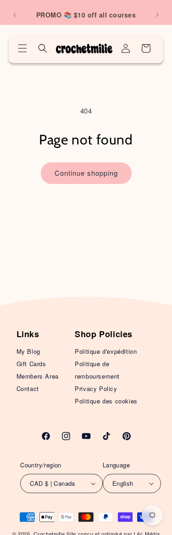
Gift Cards (31, 363)
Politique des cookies (106, 401)
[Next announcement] (157, 15)
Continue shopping (86, 173)
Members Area (38, 376)
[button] (22, 48)
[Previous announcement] (15, 15)
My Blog (28, 351)
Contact (28, 388)
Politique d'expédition (106, 351)
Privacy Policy (96, 388)
